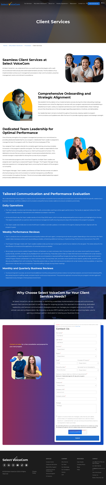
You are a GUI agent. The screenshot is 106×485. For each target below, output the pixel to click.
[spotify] (26, 465)
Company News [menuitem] (81, 464)
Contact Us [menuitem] (81, 3)
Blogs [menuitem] (78, 467)
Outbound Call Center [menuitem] (51, 464)
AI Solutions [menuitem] (49, 476)
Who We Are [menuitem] (65, 462)
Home (5, 45)
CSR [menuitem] (63, 474)
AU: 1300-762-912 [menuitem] (96, 466)
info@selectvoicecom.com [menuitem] (98, 469)
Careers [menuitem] (63, 472)
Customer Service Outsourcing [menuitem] (50, 470)
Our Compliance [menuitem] (66, 469)
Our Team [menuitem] (64, 464)
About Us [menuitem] (51, 3)
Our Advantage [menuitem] (65, 467)
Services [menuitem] (48, 458)
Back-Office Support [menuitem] (51, 467)
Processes (28, 45)
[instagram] (13, 465)
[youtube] (17, 465)
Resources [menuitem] (73, 3)
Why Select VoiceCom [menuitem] (40, 3)
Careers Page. (77, 326)
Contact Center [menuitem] (50, 462)
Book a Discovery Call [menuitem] (97, 477)
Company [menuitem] (64, 458)
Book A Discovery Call (93, 3)
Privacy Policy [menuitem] (34, 472)
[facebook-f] (4, 465)
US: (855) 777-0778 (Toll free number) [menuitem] (98, 462)
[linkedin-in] (9, 465)
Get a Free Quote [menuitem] (96, 472)
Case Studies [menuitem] (80, 462)
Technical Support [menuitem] (50, 473)
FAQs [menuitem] (78, 469)
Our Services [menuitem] (27, 3)
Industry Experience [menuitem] (61, 3)
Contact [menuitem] (94, 458)
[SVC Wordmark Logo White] (10, 3)
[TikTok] (22, 465)
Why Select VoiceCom (16, 45)
